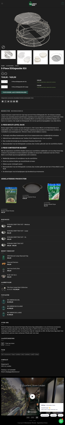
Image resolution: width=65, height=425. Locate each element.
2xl (2, 354)
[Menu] (2, 3)
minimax (27, 354)
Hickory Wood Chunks (7, 211)
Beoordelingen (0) (17, 111)
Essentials (16, 98)
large (13, 354)
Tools (17, 65)
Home (3, 65)
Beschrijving (5, 111)
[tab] (5, 111)
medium (18, 354)
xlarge (36, 354)
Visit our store (9, 343)
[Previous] (4, 30)
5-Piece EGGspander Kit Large (20, 87)
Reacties (7, 345)
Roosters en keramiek (24, 98)
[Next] (60, 30)
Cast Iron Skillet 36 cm (29, 197)
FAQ (34, 420)
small (32, 354)
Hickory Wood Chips (50, 204)
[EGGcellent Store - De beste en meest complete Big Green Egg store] (32, 3)
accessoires (10, 65)
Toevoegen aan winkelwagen (14, 92)
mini (22, 354)
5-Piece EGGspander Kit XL (19, 81)
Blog (30, 420)
